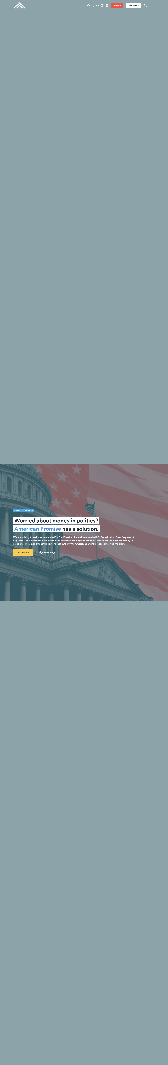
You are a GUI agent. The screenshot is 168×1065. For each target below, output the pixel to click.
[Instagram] (102, 5)
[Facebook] (88, 5)
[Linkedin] (106, 5)
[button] (47, 552)
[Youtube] (97, 5)
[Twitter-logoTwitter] (93, 5)
